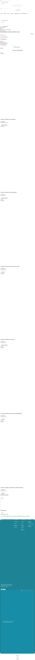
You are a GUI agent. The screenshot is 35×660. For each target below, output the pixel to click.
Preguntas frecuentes (15, 525)
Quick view (2, 118)
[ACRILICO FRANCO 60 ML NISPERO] (17, 157)
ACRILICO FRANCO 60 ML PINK (8, 339)
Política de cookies (31, 524)
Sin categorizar (5, 26)
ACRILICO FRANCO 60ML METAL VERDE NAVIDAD (12, 487)
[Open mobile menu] (17, 7)
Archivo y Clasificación (23, 529)
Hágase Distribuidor (17, 5)
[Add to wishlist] (4, 118)
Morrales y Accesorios (22, 525)
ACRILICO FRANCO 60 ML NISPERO (9, 192)
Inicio (1, 26)
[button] (4, 125)
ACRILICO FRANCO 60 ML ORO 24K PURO (10, 266)
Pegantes (22, 527)
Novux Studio (10, 622)
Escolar (22, 523)
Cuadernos (22, 521)
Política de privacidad (29, 522)
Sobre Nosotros (16, 521)
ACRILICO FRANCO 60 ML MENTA (8, 119)
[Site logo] (6, 0)
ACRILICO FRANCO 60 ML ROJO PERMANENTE (11, 413)
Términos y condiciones (29, 526)
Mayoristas (15, 527)
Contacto (15, 523)
